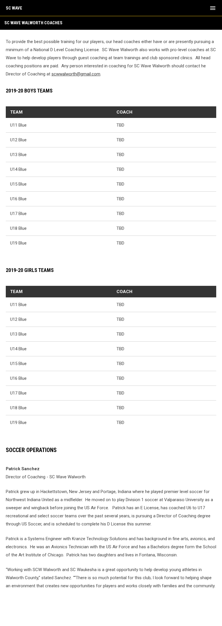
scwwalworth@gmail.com (75, 74)
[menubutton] (212, 8)
